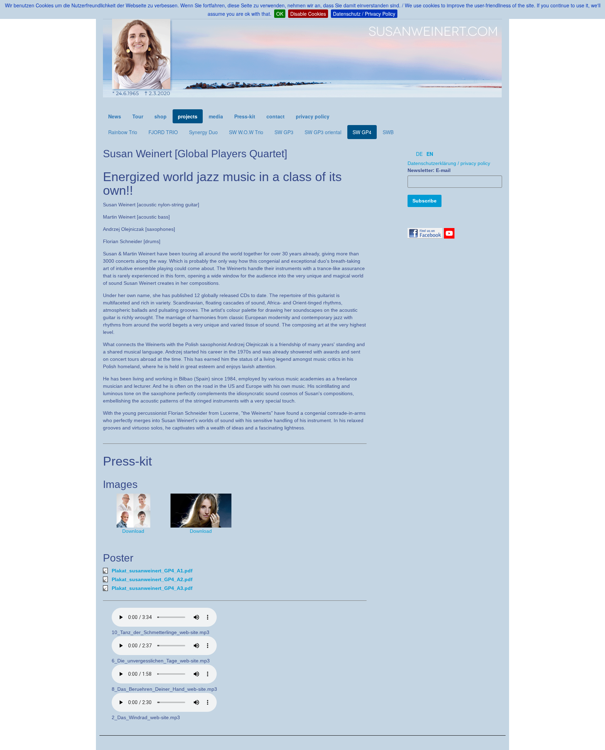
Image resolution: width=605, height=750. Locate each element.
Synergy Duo (203, 132)
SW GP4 (362, 132)
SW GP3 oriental (323, 132)
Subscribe (424, 201)
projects (187, 116)
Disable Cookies (308, 13)
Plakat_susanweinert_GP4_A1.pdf (152, 570)
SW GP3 (283, 132)
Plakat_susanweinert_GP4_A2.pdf (152, 579)
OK (279, 13)
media (216, 116)
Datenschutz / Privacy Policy (364, 13)
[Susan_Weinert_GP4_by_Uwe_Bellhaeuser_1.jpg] (133, 510)
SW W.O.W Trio (246, 132)
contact (275, 116)
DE (419, 153)
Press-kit (244, 116)
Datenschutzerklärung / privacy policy (449, 163)
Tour (137, 116)
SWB (388, 132)
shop (160, 116)
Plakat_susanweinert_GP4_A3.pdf (152, 588)
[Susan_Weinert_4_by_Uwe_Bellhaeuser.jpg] (201, 510)
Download (133, 531)
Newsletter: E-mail (429, 170)
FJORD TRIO (163, 132)
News (114, 116)
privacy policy (312, 116)
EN (429, 153)
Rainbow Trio (122, 132)
